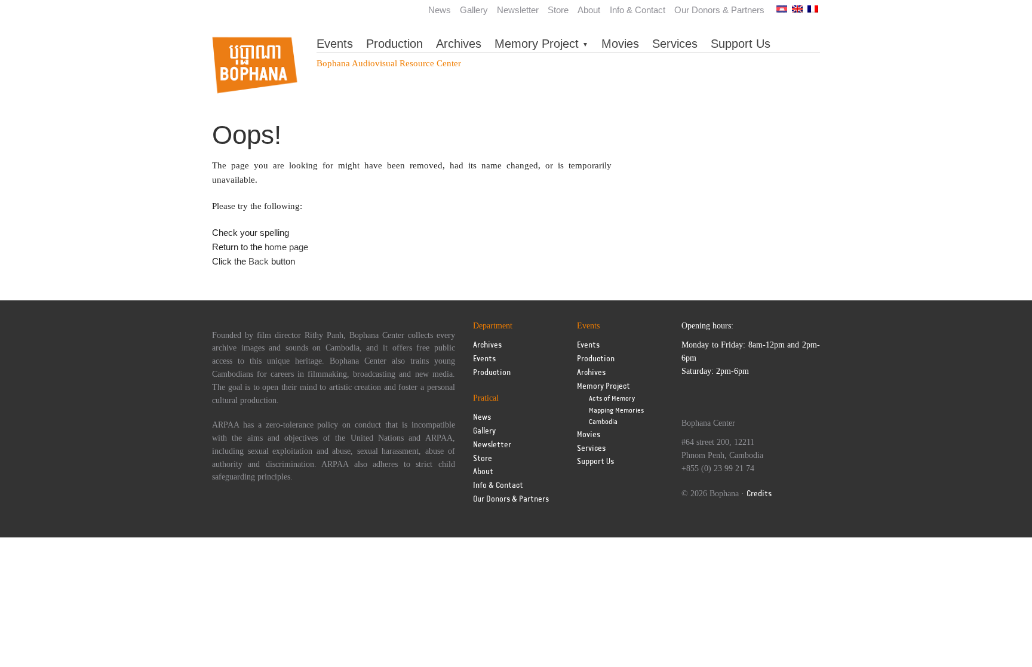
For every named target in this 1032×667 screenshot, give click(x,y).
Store (558, 10)
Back (258, 261)
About (589, 10)
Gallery (474, 10)
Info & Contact (637, 10)
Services (675, 43)
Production (394, 43)
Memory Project (536, 43)
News (439, 10)
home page (286, 247)
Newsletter (518, 10)
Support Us (740, 43)
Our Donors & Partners (719, 10)
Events (335, 43)
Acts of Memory (612, 398)
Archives (458, 43)
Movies (620, 43)
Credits (759, 494)
